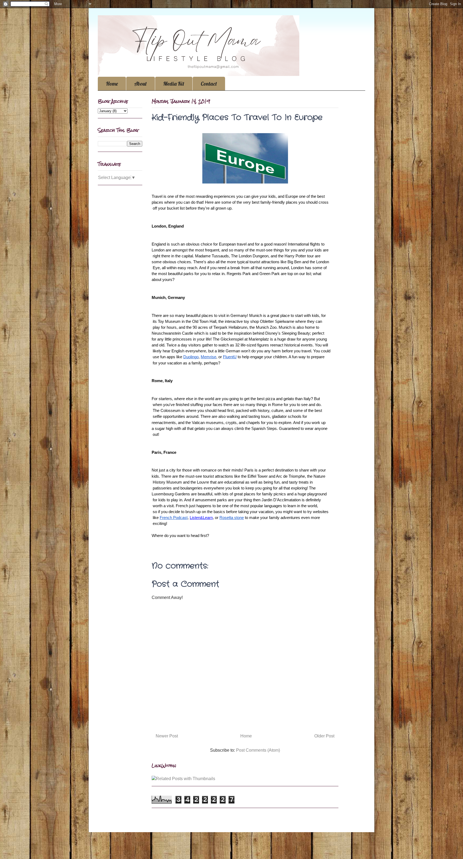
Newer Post (167, 736)
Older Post (324, 736)
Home (112, 83)
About (140, 83)
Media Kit (173, 83)
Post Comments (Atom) (258, 750)
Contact (209, 83)
